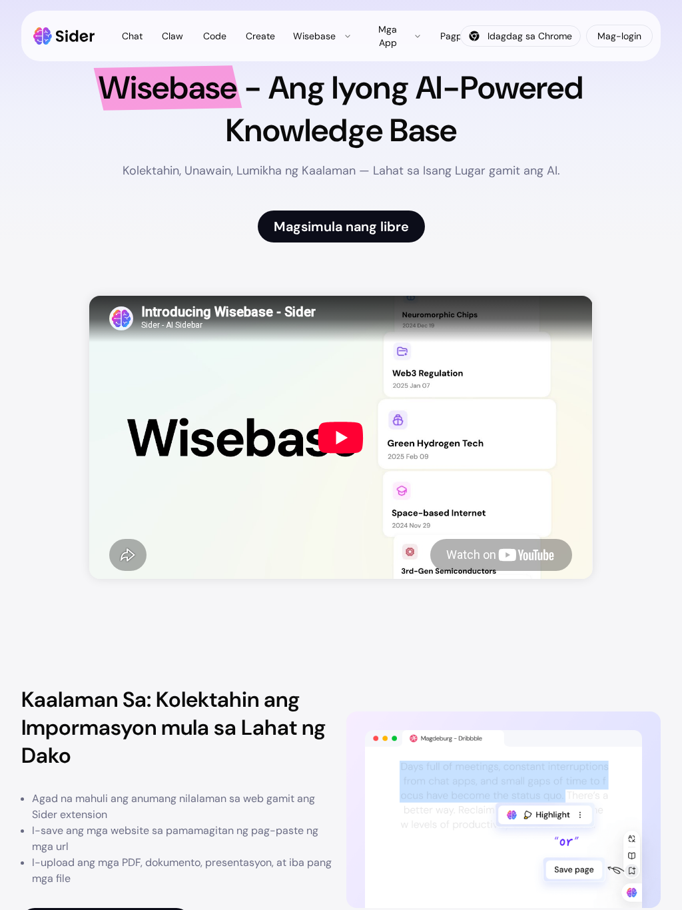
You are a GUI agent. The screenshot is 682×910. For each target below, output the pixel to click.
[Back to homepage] (64, 36)
